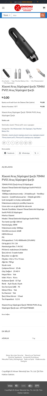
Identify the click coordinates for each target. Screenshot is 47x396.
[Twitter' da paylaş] (17, 143)
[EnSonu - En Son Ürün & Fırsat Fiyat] (23, 7)
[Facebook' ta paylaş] (8, 143)
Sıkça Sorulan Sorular (15, 355)
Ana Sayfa (5, 81)
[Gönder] (42, 15)
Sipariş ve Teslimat (32, 355)
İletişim (24, 361)
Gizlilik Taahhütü (15, 357)
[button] (3, 8)
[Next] (41, 44)
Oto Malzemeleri (37, 81)
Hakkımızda (40, 359)
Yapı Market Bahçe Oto (20, 81)
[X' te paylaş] (13, 143)
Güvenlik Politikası (31, 357)
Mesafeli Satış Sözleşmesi (12, 359)
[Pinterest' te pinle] (26, 143)
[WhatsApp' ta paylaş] (4, 143)
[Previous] (5, 44)
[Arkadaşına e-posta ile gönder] (21, 143)
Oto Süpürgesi (9, 83)
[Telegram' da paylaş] (30, 143)
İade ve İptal (29, 359)
